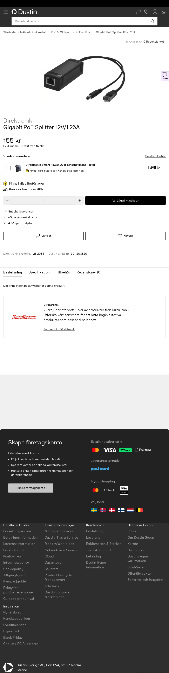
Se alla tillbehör (155, 156)
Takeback (52, 586)
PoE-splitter (84, 32)
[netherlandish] (130, 511)
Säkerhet (52, 569)
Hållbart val (136, 550)
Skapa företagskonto (30, 488)
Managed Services (59, 531)
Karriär (133, 544)
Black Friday (12, 638)
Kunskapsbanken (16, 618)
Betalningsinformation (20, 537)
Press (132, 531)
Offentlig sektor (140, 573)
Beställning (94, 531)
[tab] (14, 272)
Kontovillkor (12, 556)
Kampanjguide (14, 581)
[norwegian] (103, 511)
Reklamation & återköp (104, 544)
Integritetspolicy (16, 562)
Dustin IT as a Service (61, 537)
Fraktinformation (16, 550)
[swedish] (94, 511)
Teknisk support (98, 550)
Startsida (9, 32)
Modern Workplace (59, 544)
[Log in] (155, 11)
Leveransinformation (19, 544)
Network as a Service (61, 550)
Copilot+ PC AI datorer (20, 644)
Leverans (93, 537)
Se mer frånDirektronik (59, 329)
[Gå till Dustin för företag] (25, 11)
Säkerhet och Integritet (146, 580)
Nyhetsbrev (12, 612)
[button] (138, 11)
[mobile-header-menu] (5, 11)
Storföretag (137, 567)
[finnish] (121, 511)
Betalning (93, 556)
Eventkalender (14, 625)
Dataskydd (53, 562)
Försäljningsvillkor (17, 531)
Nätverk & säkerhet (33, 32)
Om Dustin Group (141, 537)
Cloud (49, 556)
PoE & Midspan (61, 32)
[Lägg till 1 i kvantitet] (79, 200)
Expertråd (11, 631)
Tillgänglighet (14, 575)
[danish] (112, 511)
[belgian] (139, 511)
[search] (152, 21)
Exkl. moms (11, 146)
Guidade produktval (18, 599)
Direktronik (17, 120)
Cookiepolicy (13, 569)
